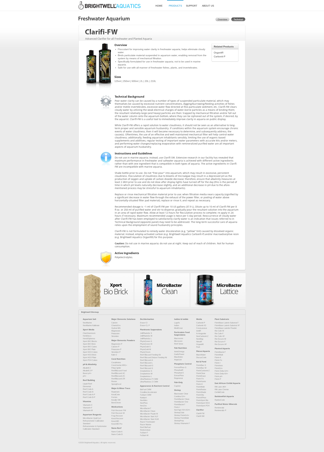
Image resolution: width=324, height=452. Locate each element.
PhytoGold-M (145, 349)
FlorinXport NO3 (203, 403)
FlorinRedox (201, 389)
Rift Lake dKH (220, 387)
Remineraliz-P (220, 410)
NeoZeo (143, 406)
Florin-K (199, 384)
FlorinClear (200, 373)
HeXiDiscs (87, 336)
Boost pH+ (87, 373)
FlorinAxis (219, 365)
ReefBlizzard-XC (118, 373)
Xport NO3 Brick (89, 355)
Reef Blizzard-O (146, 365)
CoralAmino (116, 362)
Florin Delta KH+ (221, 374)
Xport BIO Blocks (90, 341)
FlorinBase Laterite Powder (226, 328)
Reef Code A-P (89, 394)
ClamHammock (89, 333)
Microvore (178, 341)
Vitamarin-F (87, 408)
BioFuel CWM (145, 389)
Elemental (87, 386)
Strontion (115, 336)
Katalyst (143, 398)
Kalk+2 (114, 355)
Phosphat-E (179, 373)
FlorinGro (218, 368)
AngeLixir (178, 360)
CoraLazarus (201, 328)
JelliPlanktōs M (146, 336)
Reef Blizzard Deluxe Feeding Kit (153, 357)
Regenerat (178, 378)
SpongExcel (116, 384)
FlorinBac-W (201, 368)
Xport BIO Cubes (90, 347)
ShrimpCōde (179, 413)
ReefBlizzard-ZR (118, 379)
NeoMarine (87, 323)
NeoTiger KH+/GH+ (182, 410)
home (159, 5)
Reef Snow (178, 344)
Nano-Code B (117, 434)
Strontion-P (115, 352)
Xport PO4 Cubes (90, 360)
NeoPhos (144, 403)
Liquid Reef (87, 384)
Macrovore (178, 338)
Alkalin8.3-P (87, 371)
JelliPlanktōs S (146, 333)
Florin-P (218, 379)
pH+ (84, 376)
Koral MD (115, 421)
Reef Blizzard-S (146, 368)
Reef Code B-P (89, 397)
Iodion (176, 325)
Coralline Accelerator (148, 392)
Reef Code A (88, 389)
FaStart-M (144, 435)
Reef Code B (88, 392)
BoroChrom (116, 403)
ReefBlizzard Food (119, 371)
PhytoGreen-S (146, 341)
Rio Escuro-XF (221, 344)
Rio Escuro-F (220, 342)
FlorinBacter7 (179, 404)
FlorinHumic (201, 381)
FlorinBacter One (181, 402)
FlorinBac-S (201, 365)
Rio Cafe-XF (220, 336)
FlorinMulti (200, 387)
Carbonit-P (219, 56)
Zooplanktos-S (146, 371)
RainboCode (220, 400)
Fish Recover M (118, 413)
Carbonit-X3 (201, 325)
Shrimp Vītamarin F (182, 423)
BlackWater (201, 355)
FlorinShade (201, 392)
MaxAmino (178, 357)
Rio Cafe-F (219, 333)
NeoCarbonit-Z (202, 336)
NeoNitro (143, 400)
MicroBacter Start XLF (149, 416)
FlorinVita (200, 395)
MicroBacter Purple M (149, 414)
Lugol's (177, 323)
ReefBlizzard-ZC (118, 376)
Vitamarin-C (87, 405)
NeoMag (199, 339)
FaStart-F (144, 433)
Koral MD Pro (116, 424)
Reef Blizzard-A (146, 360)
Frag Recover (117, 416)
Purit (198, 347)
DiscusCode (201, 357)
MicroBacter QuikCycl (92, 418)
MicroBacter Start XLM (149, 419)
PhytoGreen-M (146, 344)
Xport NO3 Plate (89, 357)
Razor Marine (145, 425)
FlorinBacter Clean (181, 399)
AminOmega (179, 352)
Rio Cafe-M (219, 331)
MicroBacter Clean (147, 411)
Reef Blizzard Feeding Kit (150, 355)
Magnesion (115, 331)
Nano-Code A (116, 432)
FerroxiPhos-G (180, 367)
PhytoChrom (145, 352)
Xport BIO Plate (89, 349)
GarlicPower (179, 354)
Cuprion (177, 386)
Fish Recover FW (118, 410)
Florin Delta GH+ (221, 371)
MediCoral (178, 328)
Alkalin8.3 (87, 368)
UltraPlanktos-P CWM (149, 379)
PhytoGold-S (145, 347)
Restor (114, 381)
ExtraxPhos (179, 375)
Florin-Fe (200, 379)
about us (208, 5)
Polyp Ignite (116, 368)
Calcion (114, 323)
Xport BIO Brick (89, 344)
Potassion (115, 333)
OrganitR (218, 52)
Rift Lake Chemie (222, 389)
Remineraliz (219, 408)
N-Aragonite (201, 333)
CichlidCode (219, 392)
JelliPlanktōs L (146, 339)
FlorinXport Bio (202, 400)
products (175, 5)
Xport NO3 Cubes (90, 352)
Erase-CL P (145, 325)
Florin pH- (219, 376)
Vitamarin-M (88, 410)
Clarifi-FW (200, 413)
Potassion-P (116, 349)
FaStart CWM (145, 395)
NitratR (199, 342)
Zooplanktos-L (146, 376)
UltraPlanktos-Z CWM (149, 382)
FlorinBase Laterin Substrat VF (227, 325)
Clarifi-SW (200, 416)
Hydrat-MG (116, 328)
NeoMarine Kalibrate (91, 325)
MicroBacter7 (145, 408)
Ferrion (114, 397)
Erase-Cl (143, 323)
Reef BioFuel (145, 427)
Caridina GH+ (179, 396)
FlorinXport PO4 (202, 406)
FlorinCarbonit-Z (203, 371)
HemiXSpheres (89, 339)
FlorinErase (201, 376)
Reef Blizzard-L (146, 363)
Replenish (115, 392)
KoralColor (115, 394)
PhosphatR (178, 370)
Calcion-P (115, 347)
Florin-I (177, 407)
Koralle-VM (115, 400)
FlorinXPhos (201, 398)
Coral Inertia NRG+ (119, 365)
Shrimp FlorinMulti (181, 418)
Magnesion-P (116, 344)
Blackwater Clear (181, 394)
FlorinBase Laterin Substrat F (227, 323)
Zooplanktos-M (146, 374)
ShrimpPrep (179, 421)
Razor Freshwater (147, 422)
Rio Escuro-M (220, 339)
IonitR (198, 331)
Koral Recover (117, 418)
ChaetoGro (115, 325)
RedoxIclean (145, 430)
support (191, 5)
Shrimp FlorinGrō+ (181, 415)
